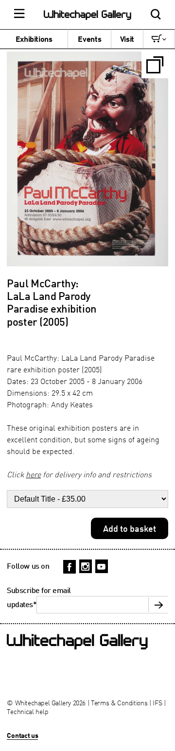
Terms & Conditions (119, 703)
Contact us (22, 735)
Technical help (27, 711)
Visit (127, 39)
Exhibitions (34, 39)
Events (89, 39)
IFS (157, 703)
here (33, 474)
